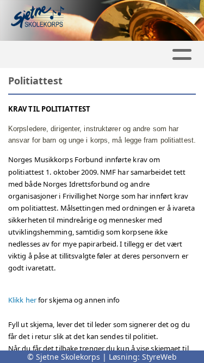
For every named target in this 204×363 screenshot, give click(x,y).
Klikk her (22, 300)
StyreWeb (159, 357)
